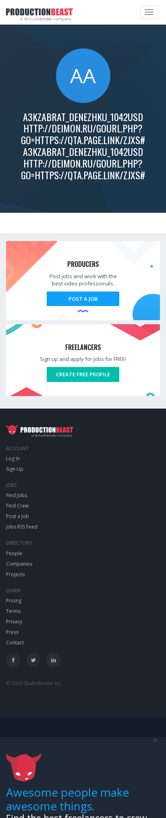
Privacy (14, 621)
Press (12, 632)
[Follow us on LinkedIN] (53, 660)
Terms (13, 611)
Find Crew (17, 505)
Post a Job (83, 298)
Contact (15, 642)
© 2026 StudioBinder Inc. (34, 683)
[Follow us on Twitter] (33, 660)
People (14, 553)
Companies (19, 563)
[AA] (83, 101)
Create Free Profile (83, 374)
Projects (15, 574)
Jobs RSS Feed (21, 526)
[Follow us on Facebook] (13, 660)
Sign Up (14, 469)
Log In (13, 458)
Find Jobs (16, 495)
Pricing (13, 600)
